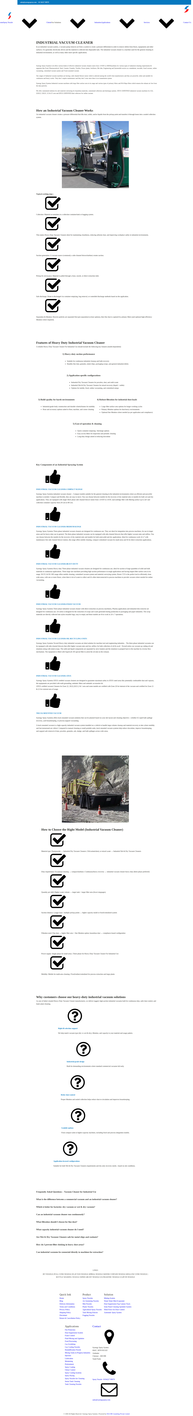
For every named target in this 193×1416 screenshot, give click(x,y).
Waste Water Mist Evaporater (114, 1301)
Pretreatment (69, 1364)
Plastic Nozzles (88, 1307)
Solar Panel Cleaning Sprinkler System (117, 1307)
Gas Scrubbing (70, 1344)
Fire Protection (70, 1330)
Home (62, 1298)
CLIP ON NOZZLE (127, 1277)
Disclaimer (63, 1315)
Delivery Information (67, 1304)
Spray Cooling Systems (73, 1373)
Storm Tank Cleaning (72, 1381)
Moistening (69, 1361)
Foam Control (70, 1335)
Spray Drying (69, 1376)
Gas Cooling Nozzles (72, 1347)
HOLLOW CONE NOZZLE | (137, 1274)
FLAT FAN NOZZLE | (80, 1274)
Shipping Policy (65, 1312)
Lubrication (69, 1358)
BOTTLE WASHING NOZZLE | (68, 1277)
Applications (105, 22)
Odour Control (70, 1370)
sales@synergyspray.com (101, 1400)
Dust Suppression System (74, 1333)
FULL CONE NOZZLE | (63, 1274)
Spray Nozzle (8, 22)
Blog (61, 1301)
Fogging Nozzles (89, 1315)
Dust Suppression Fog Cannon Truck (117, 1304)
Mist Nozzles (87, 1304)
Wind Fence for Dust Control (114, 1310)
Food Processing (71, 1341)
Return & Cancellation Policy (70, 1318)
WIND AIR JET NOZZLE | (90, 1277)
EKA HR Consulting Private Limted (118, 1414)
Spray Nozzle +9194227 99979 (103, 1379)
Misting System (109, 1298)
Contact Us (187, 22)
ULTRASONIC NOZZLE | (110, 1277)
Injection (68, 1355)
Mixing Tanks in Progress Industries (77, 1353)
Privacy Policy (65, 1310)
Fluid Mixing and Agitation (74, 1338)
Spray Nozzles (88, 1298)
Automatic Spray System (113, 1312)
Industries (97, 22)
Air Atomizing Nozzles (91, 1301)
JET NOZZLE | (48, 1274)
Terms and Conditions (67, 1307)
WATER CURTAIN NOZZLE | (115, 1274)
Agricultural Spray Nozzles (92, 1310)
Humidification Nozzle (73, 1350)
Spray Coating (70, 1367)
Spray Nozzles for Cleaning (74, 1378)
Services (147, 22)
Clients (48, 22)
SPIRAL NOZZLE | (96, 1274)
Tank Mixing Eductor (90, 1312)
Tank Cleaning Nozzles (73, 1384)
